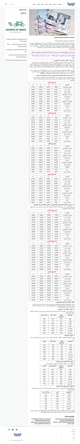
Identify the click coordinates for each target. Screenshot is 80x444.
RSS (74, 440)
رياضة (43, 4)
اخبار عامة (55, 4)
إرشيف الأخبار (73, 431)
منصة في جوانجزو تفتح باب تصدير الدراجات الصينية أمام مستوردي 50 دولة (53, 52)
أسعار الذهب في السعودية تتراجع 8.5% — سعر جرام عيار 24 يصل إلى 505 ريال (53, 56)
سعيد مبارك (68, 41)
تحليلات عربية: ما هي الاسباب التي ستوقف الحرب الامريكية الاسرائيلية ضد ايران (40, 422)
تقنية (46, 4)
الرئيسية (59, 4)
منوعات (38, 4)
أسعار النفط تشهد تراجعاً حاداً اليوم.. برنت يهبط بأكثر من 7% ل (63, 422)
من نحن (34, 4)
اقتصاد (50, 4)
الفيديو (74, 433)
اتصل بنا (74, 438)
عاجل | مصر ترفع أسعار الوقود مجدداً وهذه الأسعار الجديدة (16, 60)
